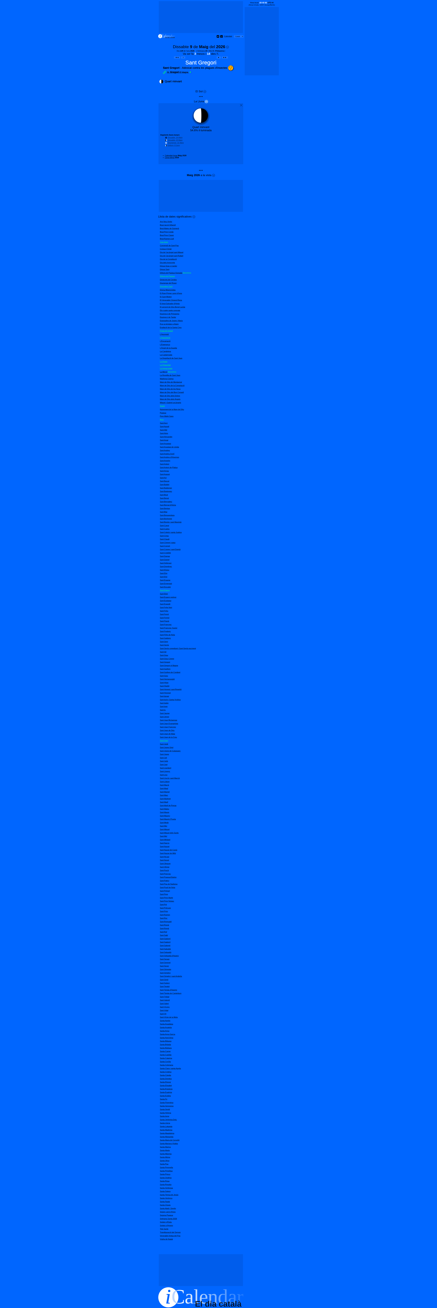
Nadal (162, 406)
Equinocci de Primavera (169, 314)
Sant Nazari (164, 846)
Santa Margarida (166, 1137)
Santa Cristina (165, 1072)
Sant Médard (165, 840)
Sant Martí (164, 802)
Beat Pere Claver (167, 235)
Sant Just (163, 765)
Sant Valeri (164, 1004)
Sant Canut (164, 526)
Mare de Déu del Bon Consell (172, 392)
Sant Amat (164, 440)
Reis (162, 420)
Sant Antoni (164, 464)
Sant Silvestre (165, 969)
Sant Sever (164, 966)
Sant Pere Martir (166, 898)
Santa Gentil (165, 1109)
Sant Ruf (163, 932)
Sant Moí (163, 836)
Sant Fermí (164, 614)
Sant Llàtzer (165, 782)
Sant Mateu (164, 809)
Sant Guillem (165, 669)
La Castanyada (166, 355)
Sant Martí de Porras (168, 806)
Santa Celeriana (166, 1065)
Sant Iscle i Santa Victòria (170, 700)
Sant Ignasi (164, 696)
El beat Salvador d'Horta (170, 304)
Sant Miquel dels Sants (169, 833)
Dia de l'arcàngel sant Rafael (171, 256)
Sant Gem (164, 642)
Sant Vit (163, 1014)
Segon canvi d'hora (167, 1212)
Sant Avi (163, 478)
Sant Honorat (165, 693)
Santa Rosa (164, 1181)
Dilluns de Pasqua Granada (171, 273)
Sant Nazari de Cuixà (168, 850)
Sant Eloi (163, 577)
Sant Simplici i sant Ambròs (171, 976)
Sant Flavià (164, 621)
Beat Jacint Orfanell (168, 225)
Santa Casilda (165, 1055)
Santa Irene (164, 1116)
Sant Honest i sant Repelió (171, 689)
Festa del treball (166, 331)
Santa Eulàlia (165, 1096)
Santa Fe (163, 1099)
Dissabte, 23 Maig (175, 140)
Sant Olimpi (164, 867)
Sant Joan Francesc (168, 727)
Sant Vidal (164, 1010)
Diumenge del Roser (168, 283)
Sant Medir (164, 823)
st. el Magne (177, 72)
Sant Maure (164, 812)
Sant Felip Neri (166, 607)
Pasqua (163, 413)
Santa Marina (165, 1147)
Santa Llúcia (165, 1123)
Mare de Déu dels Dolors (170, 396)
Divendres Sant (166, 287)
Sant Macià (164, 785)
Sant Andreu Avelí (167, 454)
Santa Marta (165, 1150)
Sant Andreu (165, 450)
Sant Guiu (164, 676)
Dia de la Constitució (168, 259)
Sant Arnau (164, 471)
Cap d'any (164, 242)
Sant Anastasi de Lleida (169, 447)
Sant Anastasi (165, 444)
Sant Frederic (165, 631)
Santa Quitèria (165, 1178)
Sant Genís (164, 645)
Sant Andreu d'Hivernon (169, 457)
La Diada (163, 362)
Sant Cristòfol (165, 553)
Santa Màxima (165, 1154)
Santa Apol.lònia (166, 1038)
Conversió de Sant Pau (169, 246)
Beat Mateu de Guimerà (169, 228)
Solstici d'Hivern (166, 1226)
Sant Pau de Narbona (168, 884)
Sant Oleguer (165, 864)
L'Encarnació (165, 341)
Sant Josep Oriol (166, 747)
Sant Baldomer (166, 488)
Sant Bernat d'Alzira (168, 505)
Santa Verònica (166, 1198)
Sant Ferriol (164, 618)
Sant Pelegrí (165, 891)
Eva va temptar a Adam (169, 324)
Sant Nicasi (164, 857)
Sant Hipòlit (164, 686)
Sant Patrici (164, 881)
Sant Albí (163, 430)
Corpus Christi (165, 249)
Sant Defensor (165, 563)
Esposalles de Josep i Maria (171, 321)
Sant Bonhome (166, 519)
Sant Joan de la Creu (168, 737)
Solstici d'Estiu (166, 1222)
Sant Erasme (165, 580)
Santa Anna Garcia (167, 1034)
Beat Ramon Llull (167, 239)
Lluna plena (169, 158)
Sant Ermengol (166, 584)
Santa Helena (165, 1113)
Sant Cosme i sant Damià (170, 549)
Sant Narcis (164, 843)
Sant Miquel (165, 829)
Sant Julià (164, 761)
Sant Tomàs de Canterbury (170, 993)
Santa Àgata (165, 1202)
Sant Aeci (164, 423)
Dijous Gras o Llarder (168, 266)
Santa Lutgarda (166, 1126)
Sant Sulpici (165, 983)
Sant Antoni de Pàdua (169, 467)
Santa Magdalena (167, 1133)
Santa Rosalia (165, 1185)
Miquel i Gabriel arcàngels (170, 403)
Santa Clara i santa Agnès (170, 1068)
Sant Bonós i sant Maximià (170, 522)
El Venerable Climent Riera (171, 300)
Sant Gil (163, 652)
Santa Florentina (166, 1103)
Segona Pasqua (166, 1215)
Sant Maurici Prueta (168, 819)
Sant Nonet (164, 860)
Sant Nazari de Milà (168, 853)
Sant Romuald (165, 922)
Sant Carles (164, 529)
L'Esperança (165, 345)
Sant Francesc (166, 625)
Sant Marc (164, 795)
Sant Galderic (165, 638)
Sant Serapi (164, 959)
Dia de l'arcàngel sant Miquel (171, 252)
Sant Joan (164, 741)
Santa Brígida (165, 1045)
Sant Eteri (164, 594)
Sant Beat (164, 495)
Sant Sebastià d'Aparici (169, 956)
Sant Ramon (165, 915)
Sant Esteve (165, 590)
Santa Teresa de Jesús (169, 1195)
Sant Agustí (164, 427)
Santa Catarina (166, 1058)
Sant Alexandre (166, 437)
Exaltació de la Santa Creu (171, 327)
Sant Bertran (165, 508)
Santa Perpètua (166, 1171)
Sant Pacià (164, 870)
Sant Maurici (165, 816)
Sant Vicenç (165, 1007)
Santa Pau (164, 1164)
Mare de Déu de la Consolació (172, 386)
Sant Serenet (165, 963)
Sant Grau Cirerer (167, 659)
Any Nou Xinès (166, 222)
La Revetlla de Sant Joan (170, 375)
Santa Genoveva (166, 1106)
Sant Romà (164, 925)
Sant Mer (163, 826)
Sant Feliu (164, 611)
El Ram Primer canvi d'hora (171, 293)
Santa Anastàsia (166, 1024)
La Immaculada (166, 368)
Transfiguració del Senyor (170, 1232)
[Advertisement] (201, 17)
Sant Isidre (164, 703)
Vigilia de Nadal (166, 1239)
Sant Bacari (164, 481)
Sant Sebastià (165, 952)
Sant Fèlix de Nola (167, 635)
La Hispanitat (165, 365)
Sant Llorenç (165, 771)
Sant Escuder (165, 587)
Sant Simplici (165, 973)
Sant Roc (163, 918)
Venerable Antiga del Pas (170, 1236)
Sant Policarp (165, 908)
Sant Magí (164, 788)
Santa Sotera (165, 1191)
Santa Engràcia (166, 1089)
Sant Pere (164, 894)
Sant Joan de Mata (167, 734)
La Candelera (165, 351)
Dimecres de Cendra (168, 280)
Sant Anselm (165, 461)
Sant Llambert (165, 768)
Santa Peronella (166, 1167)
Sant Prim (164, 911)
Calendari (228, 36)
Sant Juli (163, 758)
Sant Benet (164, 498)
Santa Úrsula (165, 1205)
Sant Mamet (165, 792)
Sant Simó (164, 980)
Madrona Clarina (166, 379)
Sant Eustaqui (165, 601)
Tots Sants (164, 1229)
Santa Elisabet (166, 1086)
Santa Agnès (165, 1021)
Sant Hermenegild (167, 679)
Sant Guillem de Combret (170, 672)
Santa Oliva (164, 1161)
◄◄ (177, 57)
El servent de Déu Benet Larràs (172, 307)
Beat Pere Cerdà (166, 232)
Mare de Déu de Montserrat (171, 382)
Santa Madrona (166, 1130)
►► (225, 57)
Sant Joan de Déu (167, 730)
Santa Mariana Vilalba (169, 1144)
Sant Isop (164, 706)
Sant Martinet (165, 799)
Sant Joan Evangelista (169, 724)
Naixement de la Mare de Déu (172, 409)
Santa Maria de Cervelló (169, 1140)
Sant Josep (164, 754)
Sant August (165, 474)
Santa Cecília (165, 1062)
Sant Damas (165, 556)
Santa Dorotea (166, 1079)
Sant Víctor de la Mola (169, 1017)
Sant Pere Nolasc (167, 901)
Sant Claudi (164, 539)
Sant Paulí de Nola (167, 887)
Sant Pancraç (165, 874)
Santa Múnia (165, 1157)
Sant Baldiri (164, 485)
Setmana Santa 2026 (168, 1219)
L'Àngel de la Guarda (168, 348)
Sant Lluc (164, 775)
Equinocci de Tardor (168, 317)
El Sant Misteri (166, 297)
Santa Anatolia (166, 1027)
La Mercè (163, 372)
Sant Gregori (165, 662)
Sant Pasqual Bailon (168, 877)
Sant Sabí (164, 935)
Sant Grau (164, 655)
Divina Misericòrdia (167, 290)
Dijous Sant (164, 269)
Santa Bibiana (165, 1041)
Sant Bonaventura (167, 515)
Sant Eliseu (164, 570)
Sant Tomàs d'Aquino (168, 990)
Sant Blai (163, 512)
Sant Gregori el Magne (169, 666)
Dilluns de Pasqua (167, 276)
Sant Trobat (164, 997)
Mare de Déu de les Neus (170, 389)
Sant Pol (163, 905)
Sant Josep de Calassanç (170, 751)
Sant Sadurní (165, 939)
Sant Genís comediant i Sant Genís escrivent (178, 648)
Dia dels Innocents (167, 263)
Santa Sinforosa (166, 1188)
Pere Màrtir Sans (166, 416)
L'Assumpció (165, 338)
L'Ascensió (164, 334)
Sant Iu (163, 710)
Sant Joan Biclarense (168, 720)
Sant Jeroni (164, 717)
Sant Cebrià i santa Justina (171, 532)
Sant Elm (163, 573)
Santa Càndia (165, 1075)
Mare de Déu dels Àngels (170, 399)
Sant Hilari (164, 683)
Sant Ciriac (164, 536)
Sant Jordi (164, 744)
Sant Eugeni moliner (168, 597)
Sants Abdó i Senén (168, 1208)
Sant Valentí (165, 1000)
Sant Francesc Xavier (168, 628)
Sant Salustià (165, 949)
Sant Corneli (165, 546)
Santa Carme (165, 1051)
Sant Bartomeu (166, 491)
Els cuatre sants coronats (170, 310)
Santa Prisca (165, 1174)
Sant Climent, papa (167, 543)
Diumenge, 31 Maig (176, 143)
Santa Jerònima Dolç (168, 1120)
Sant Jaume (165, 713)
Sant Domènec (166, 566)
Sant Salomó (165, 946)
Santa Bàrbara (166, 1048)
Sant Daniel (164, 560)
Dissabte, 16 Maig (175, 138)
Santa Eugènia (166, 1092)
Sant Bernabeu (166, 502)
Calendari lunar (171, 156)
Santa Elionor (165, 1082)
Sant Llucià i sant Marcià (170, 778)
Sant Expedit (165, 604)
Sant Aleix (164, 433)
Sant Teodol (165, 986)
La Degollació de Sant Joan (171, 358)
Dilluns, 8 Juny (174, 145)
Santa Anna (164, 1031)
